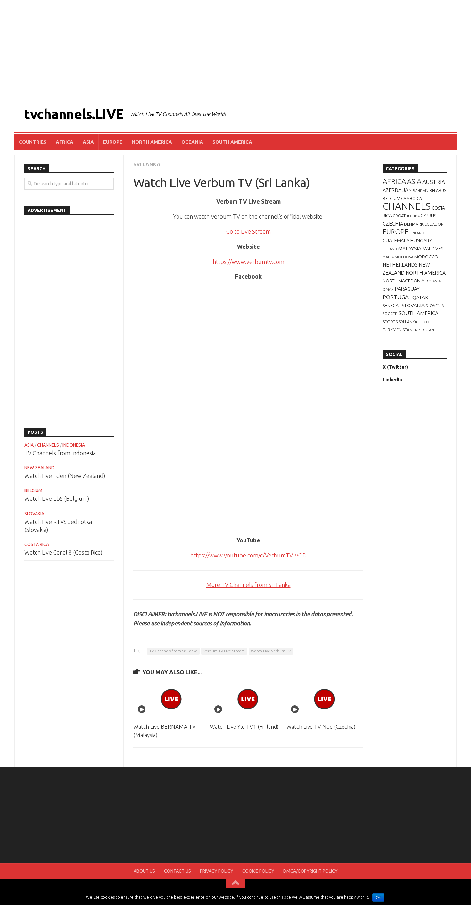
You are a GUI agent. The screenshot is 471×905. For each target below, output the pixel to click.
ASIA (88, 142)
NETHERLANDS (400, 265)
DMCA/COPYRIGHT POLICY (310, 871)
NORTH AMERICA (152, 142)
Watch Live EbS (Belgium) (56, 498)
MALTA (388, 257)
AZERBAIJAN (397, 190)
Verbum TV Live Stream (224, 651)
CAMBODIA (411, 199)
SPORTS (390, 321)
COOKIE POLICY (258, 871)
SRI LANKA (147, 164)
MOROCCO (426, 256)
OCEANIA (192, 142)
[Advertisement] (235, 48)
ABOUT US (144, 871)
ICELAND (390, 249)
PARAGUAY (407, 289)
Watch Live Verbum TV (271, 651)
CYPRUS (428, 215)
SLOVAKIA (34, 513)
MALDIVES (432, 248)
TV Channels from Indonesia (60, 453)
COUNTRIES (32, 142)
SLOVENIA (435, 305)
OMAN (388, 289)
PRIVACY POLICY (216, 871)
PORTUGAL (397, 297)
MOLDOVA (404, 257)
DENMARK (414, 224)
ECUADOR (434, 224)
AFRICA (64, 142)
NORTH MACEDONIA (403, 280)
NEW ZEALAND (39, 467)
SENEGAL (392, 305)
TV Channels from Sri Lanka (173, 651)
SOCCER (390, 314)
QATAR (420, 297)
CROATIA (401, 216)
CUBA (415, 216)
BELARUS (437, 190)
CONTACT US (177, 871)
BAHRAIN (420, 191)
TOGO (423, 322)
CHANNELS (48, 445)
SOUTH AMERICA (232, 142)
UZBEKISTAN (423, 330)
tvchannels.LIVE (74, 114)
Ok (378, 897)
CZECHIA (393, 224)
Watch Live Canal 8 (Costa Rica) (63, 552)
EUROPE (112, 142)
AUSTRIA (433, 182)
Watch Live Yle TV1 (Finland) (244, 727)
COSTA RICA (36, 544)
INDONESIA (73, 445)
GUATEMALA (396, 240)
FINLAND (416, 233)
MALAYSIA (409, 248)
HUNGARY (421, 240)
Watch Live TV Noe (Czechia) (320, 727)
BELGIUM (33, 490)
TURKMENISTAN (397, 329)
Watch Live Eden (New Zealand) (64, 476)
